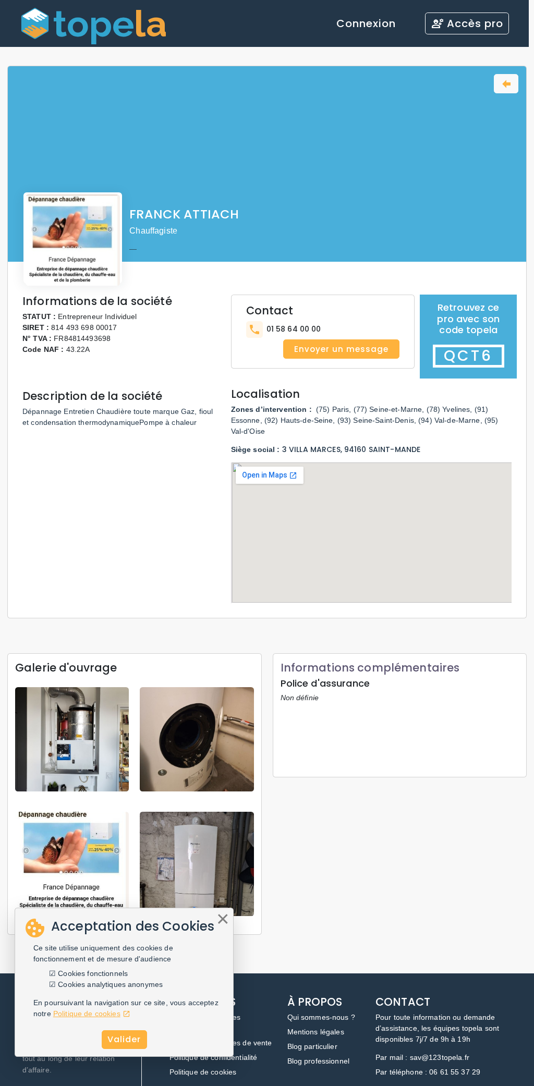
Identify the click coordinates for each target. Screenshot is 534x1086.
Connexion (366, 23)
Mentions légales (315, 1032)
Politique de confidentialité (213, 1057)
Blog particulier (312, 1046)
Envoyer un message (341, 349)
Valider (124, 1039)
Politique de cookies (203, 1072)
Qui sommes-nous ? (321, 1017)
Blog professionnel (318, 1061)
